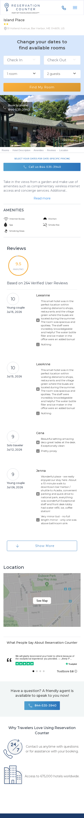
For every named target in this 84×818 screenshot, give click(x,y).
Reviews (51, 150)
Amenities (39, 150)
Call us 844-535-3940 (45, 166)
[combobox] (21, 74)
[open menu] (75, 7)
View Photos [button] (69, 140)
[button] (33, 29)
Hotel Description (21, 150)
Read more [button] (42, 198)
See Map (42, 600)
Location (63, 150)
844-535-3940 (19, 110)
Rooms (5, 150)
